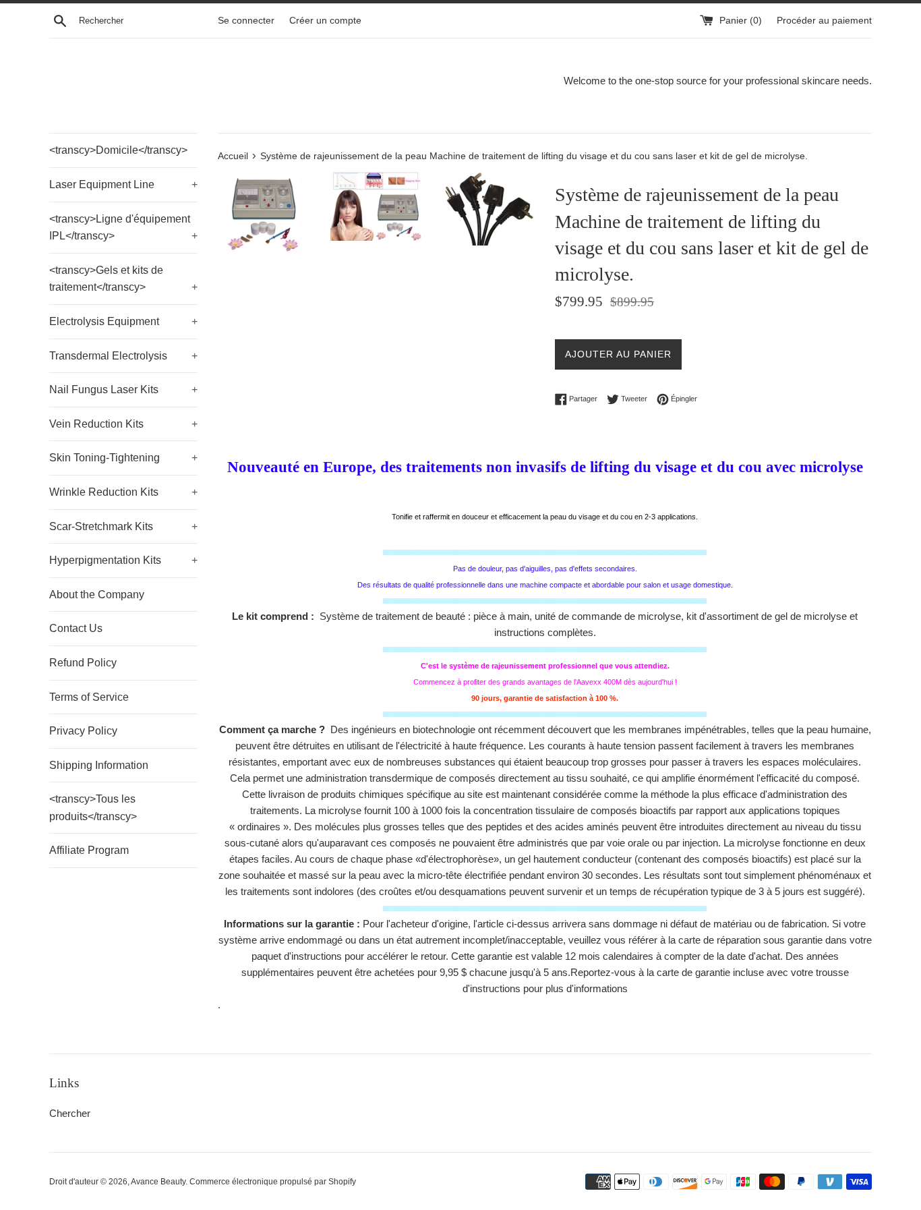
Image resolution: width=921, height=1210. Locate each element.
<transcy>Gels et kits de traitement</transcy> (123, 278)
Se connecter (246, 21)
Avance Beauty (158, 1181)
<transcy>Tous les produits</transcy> (93, 807)
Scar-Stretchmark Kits (123, 526)
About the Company (96, 594)
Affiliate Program (89, 850)
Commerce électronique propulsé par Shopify (272, 1181)
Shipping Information (98, 765)
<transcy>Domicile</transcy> (118, 150)
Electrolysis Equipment (123, 321)
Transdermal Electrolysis (123, 356)
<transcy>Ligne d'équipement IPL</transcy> (123, 227)
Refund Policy (83, 662)
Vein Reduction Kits (123, 424)
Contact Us (75, 628)
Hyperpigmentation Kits (123, 560)
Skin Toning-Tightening (123, 457)
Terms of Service (89, 697)
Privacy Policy (83, 731)
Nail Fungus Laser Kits (123, 389)
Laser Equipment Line (123, 184)
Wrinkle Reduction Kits (123, 492)
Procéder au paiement (824, 21)
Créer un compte (325, 21)
